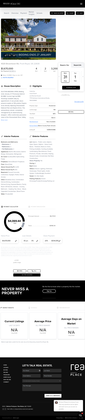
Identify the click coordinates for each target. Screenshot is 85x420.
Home (5, 365)
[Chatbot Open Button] (80, 415)
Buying (5, 370)
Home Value (7, 377)
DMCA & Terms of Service (71, 418)
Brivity (9, 418)
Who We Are (7, 379)
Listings (5, 367)
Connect (6, 382)
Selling (5, 372)
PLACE (29, 406)
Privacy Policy (59, 418)
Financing (6, 375)
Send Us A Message (53, 395)
